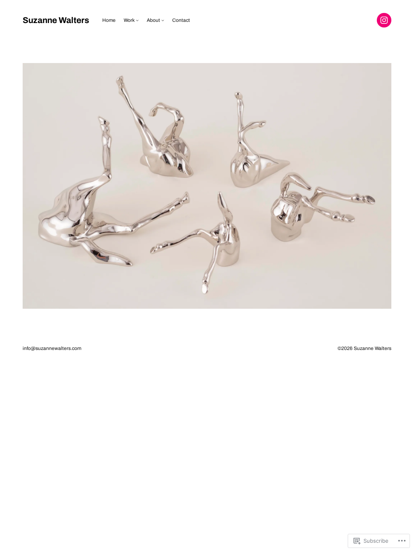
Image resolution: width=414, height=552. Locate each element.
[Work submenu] (137, 20)
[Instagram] (384, 20)
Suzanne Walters (56, 20)
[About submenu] (162, 20)
